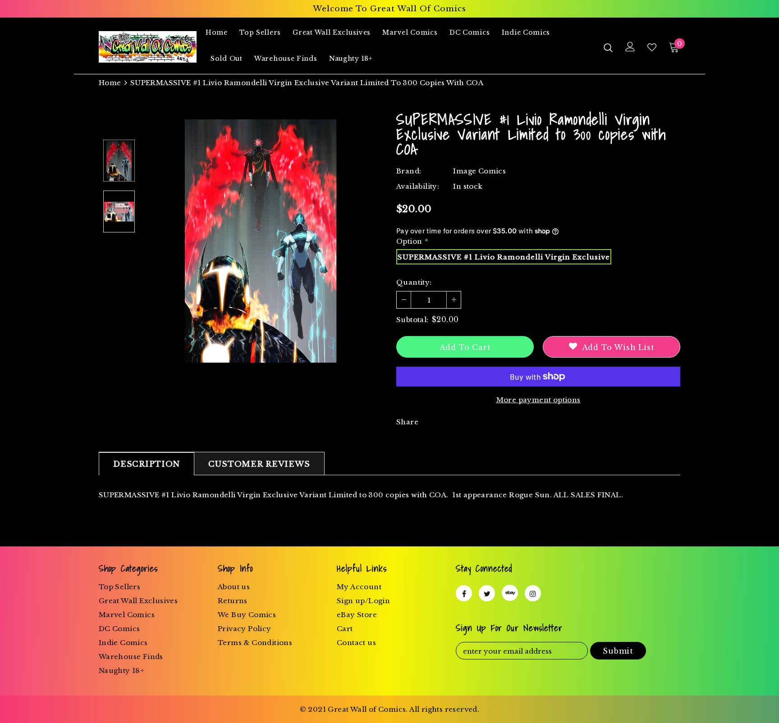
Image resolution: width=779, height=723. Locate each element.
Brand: (408, 171)
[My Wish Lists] (651, 47)
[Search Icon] (608, 47)
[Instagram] (533, 593)
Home (110, 82)
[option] (261, 241)
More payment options (538, 400)
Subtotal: (412, 319)
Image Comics (479, 171)
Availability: (417, 186)
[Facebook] (464, 593)
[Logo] (148, 47)
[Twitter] (487, 593)
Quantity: (414, 282)
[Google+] (510, 593)
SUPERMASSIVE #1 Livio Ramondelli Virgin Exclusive (504, 257)
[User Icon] (630, 47)
